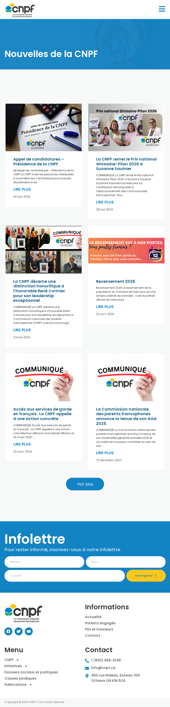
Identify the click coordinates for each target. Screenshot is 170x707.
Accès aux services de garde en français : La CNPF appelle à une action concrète (42, 413)
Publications (15, 684)
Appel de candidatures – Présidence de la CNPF (38, 161)
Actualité (93, 617)
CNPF (9, 660)
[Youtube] (29, 631)
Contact (92, 635)
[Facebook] (8, 631)
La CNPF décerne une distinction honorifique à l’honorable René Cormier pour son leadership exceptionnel (39, 291)
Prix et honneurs (99, 629)
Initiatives (13, 666)
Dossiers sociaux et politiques (31, 672)
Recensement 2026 (115, 281)
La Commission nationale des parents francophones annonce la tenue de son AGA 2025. (126, 416)
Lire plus (22, 189)
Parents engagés (100, 623)
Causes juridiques (20, 678)
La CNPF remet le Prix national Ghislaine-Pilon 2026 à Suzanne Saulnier (126, 163)
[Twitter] (19, 631)
